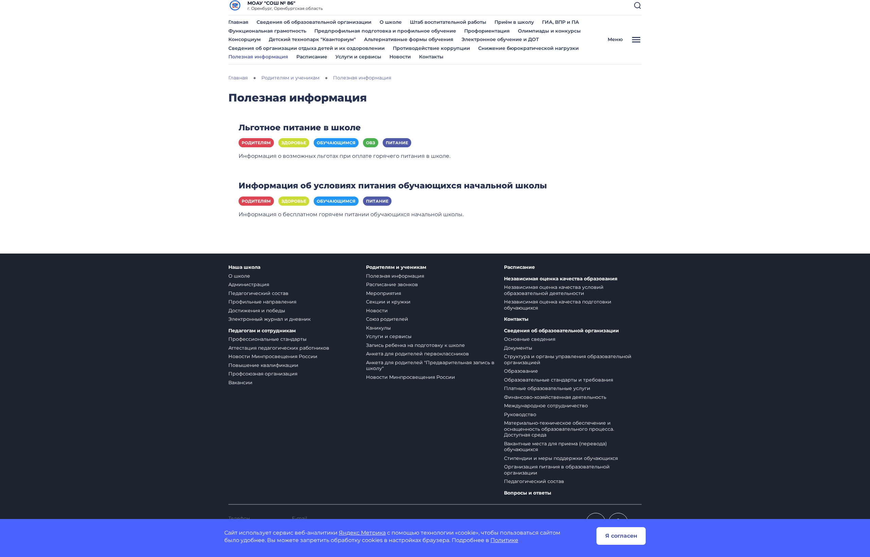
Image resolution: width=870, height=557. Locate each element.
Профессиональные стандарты (267, 339)
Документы (518, 348)
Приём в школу (514, 22)
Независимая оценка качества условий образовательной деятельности (554, 290)
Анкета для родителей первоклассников (417, 354)
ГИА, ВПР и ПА (560, 22)
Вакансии (240, 382)
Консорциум (244, 39)
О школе (391, 22)
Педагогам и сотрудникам (262, 331)
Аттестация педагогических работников (278, 348)
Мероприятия (383, 293)
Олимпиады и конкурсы (549, 31)
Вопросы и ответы (527, 493)
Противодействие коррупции (431, 48)
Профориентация (487, 31)
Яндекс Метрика (362, 533)
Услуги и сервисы (358, 57)
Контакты (431, 57)
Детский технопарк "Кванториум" (312, 39)
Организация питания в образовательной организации (557, 470)
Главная (238, 22)
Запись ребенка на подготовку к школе (415, 345)
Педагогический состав (258, 293)
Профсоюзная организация (262, 374)
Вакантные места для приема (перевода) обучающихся (555, 447)
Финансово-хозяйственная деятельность (555, 397)
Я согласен (621, 536)
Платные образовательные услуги (547, 388)
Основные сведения (529, 339)
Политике (504, 540)
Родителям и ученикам (396, 267)
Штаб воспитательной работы (448, 22)
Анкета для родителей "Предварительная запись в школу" (430, 365)
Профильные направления (262, 302)
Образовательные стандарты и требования (558, 380)
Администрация (248, 284)
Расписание (311, 57)
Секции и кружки (388, 302)
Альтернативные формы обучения (408, 39)
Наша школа (244, 267)
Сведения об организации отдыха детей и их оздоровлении (306, 48)
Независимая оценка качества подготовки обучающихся (557, 305)
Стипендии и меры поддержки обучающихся (561, 458)
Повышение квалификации (263, 365)
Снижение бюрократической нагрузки (528, 48)
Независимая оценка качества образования (560, 279)
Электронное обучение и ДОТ (500, 39)
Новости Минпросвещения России (272, 356)
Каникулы (378, 328)
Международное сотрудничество (546, 406)
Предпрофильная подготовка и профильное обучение (385, 31)
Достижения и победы (256, 311)
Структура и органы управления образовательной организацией (567, 359)
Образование (521, 371)
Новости (400, 57)
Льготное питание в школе (300, 127)
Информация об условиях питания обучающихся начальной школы (393, 185)
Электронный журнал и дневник (269, 319)
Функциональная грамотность (267, 31)
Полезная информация (258, 57)
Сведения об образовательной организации (314, 22)
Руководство (520, 414)
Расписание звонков (392, 284)
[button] (637, 5)
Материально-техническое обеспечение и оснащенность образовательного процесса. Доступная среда (559, 429)
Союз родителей (387, 319)
